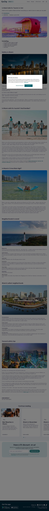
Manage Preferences (20, 85)
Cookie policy (26, 82)
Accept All (28, 85)
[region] (24, 82)
